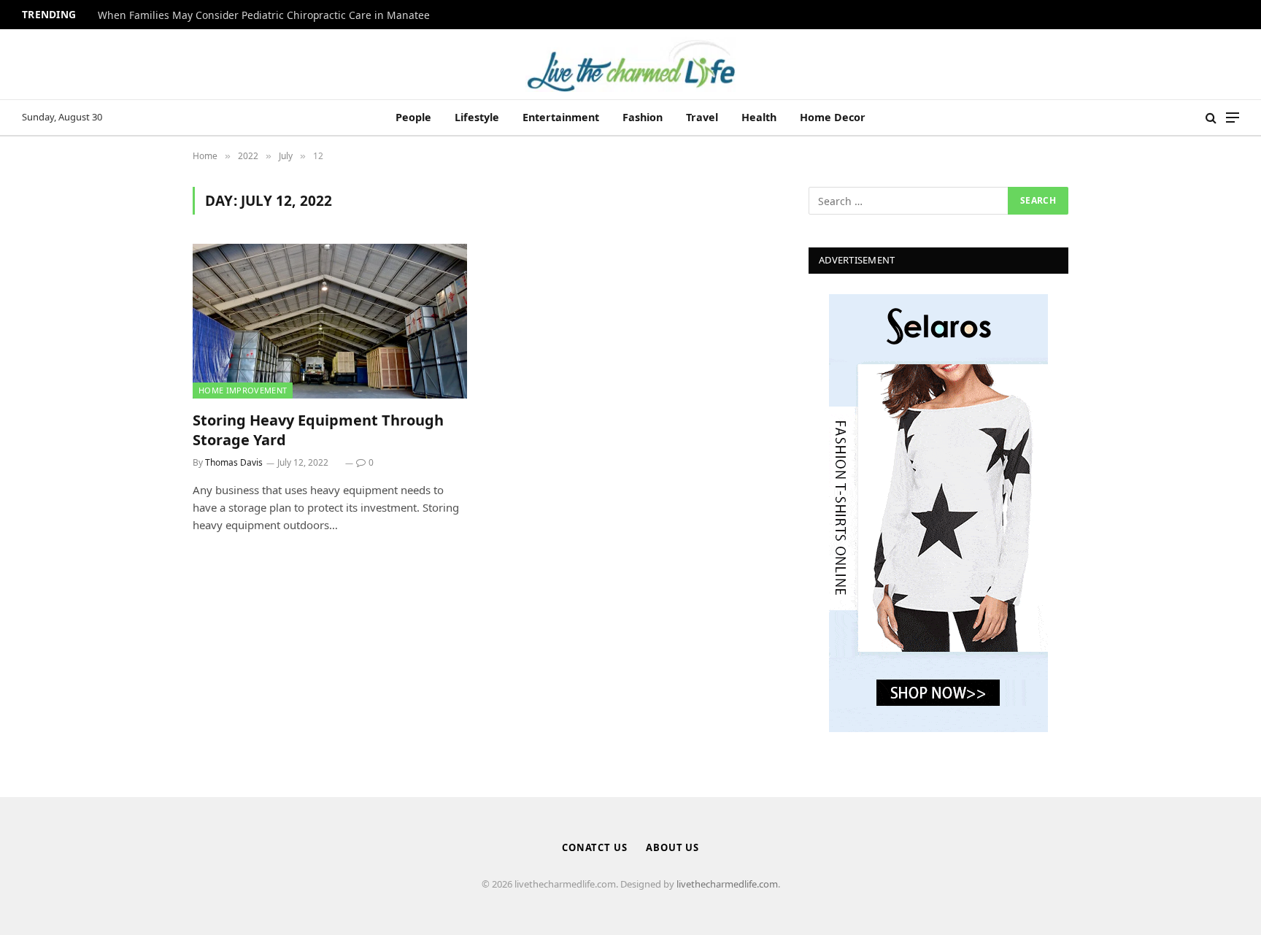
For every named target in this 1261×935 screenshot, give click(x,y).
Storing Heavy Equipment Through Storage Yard (318, 430)
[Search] (1211, 117)
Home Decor (832, 117)
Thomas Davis (234, 462)
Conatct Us (595, 847)
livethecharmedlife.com (727, 883)
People (413, 117)
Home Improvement (242, 390)
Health (758, 117)
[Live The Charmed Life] (630, 64)
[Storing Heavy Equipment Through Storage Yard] (330, 321)
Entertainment (560, 117)
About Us (672, 847)
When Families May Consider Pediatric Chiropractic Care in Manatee (264, 15)
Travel (702, 117)
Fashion (642, 117)
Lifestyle (477, 117)
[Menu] (1232, 117)
